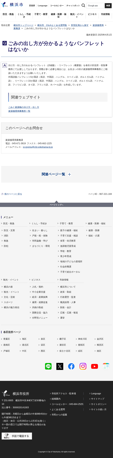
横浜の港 (8, 287)
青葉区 (6, 339)
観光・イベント (11, 280)
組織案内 (56, 399)
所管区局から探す (80, 25)
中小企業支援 (38, 292)
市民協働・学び (40, 241)
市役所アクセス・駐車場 (64, 393)
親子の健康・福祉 (69, 230)
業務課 (17, 28)
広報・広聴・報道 (69, 312)
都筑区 (81, 345)
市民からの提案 (59, 414)
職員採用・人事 (68, 302)
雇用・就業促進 (40, 302)
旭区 (24, 339)
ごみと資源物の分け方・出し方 (23, 107)
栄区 (43, 345)
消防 (6, 235)
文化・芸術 (9, 297)
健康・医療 (93, 230)
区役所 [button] (32, 5)
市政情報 (64, 280)
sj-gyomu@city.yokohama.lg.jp (38, 147)
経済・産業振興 (40, 297)
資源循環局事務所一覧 (19, 111)
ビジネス (36, 280)
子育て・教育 (66, 223)
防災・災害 (9, 230)
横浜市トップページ (23, 25)
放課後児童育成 (68, 246)
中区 (24, 351)
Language (96, 393)
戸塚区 (6, 351)
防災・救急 (8, 223)
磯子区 (62, 339)
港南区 (6, 345)
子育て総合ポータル (70, 272)
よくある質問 (58, 409)
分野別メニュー (40, 318)
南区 (99, 351)
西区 (43, 351)
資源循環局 (98, 25)
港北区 (25, 345)
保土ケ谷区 (64, 351)
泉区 (43, 339)
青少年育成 (65, 256)
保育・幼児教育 (68, 241)
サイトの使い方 (99, 409)
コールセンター (57, 5)
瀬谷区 (62, 345)
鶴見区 (100, 345)
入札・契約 (37, 287)
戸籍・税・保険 (40, 235)
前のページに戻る (13, 194)
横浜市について (68, 287)
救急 (6, 241)
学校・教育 (65, 251)
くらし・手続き (39, 223)
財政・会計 (65, 307)
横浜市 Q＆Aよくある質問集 (52, 25)
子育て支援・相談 (69, 235)
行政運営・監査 (68, 297)
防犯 (6, 246)
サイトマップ (97, 399)
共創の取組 (37, 307)
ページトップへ (56, 205)
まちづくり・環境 (41, 246)
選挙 (62, 318)
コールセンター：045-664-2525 (67, 404)
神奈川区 (82, 339)
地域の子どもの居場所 (71, 261)
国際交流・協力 (40, 312)
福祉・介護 (93, 235)
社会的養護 (65, 266)
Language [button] (42, 5)
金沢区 (100, 339)
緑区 (80, 351)
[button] (56, 174)
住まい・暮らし (40, 230)
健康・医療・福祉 (97, 223)
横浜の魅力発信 (11, 307)
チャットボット (73, 5)
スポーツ (8, 302)
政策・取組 (65, 292)
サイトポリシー (99, 404)
